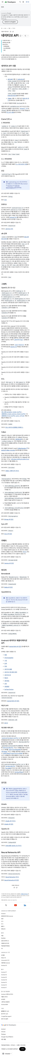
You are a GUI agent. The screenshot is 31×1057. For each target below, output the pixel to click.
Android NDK (4, 1004)
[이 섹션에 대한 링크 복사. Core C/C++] (13, 119)
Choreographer (8, 658)
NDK (2, 7)
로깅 (5, 200)
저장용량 (6, 686)
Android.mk (20, 79)
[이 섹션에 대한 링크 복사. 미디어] (8, 570)
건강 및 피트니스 (5, 941)
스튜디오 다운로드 (5, 1002)
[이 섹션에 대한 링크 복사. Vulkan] (7, 432)
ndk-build (10, 79)
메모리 (6, 678)
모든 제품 (3, 1039)
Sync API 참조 (8, 534)
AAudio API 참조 (8, 824)
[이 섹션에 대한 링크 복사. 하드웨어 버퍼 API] (14, 728)
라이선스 (13, 1045)
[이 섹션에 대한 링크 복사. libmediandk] (11, 574)
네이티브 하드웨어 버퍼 (10, 672)
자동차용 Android (5, 963)
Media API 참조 (8, 587)
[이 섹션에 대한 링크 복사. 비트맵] (7, 476)
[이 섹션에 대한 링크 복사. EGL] (6, 379)
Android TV (4, 965)
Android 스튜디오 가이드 (7, 994)
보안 (2, 918)
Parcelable (8, 768)
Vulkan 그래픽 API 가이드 (12, 471)
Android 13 (4, 982)
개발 (9, 28)
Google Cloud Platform (7, 1037)
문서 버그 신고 (4, 1014)
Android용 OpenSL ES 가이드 (13, 846)
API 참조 (3, 999)
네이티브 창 (7, 675)
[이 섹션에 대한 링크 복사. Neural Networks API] (22, 853)
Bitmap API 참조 (8, 519)
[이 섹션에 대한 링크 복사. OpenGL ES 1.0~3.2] (16, 288)
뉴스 (2, 924)
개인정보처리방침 (5, 946)
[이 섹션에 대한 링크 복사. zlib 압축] (8, 234)
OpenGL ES (13, 347)
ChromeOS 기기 (5, 960)
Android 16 (4, 974)
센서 (5, 684)
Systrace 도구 (13, 217)
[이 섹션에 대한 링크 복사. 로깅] (5, 171)
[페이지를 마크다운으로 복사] (25, 35)
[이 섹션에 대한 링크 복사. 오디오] (8, 783)
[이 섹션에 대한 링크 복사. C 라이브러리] (11, 123)
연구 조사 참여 (4, 1019)
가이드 (13, 28)
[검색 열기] (20, 2)
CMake (10, 98)
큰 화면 (3, 955)
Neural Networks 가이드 (12, 877)
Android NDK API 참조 (15, 646)
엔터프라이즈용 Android (7, 916)
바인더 (6, 723)
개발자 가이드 (4, 997)
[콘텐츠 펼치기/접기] (11, 41)
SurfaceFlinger (19, 772)
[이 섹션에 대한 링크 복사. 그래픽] (8, 284)
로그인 (27, 2)
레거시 (25, 552)
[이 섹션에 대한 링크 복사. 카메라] (8, 541)
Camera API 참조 (9, 563)
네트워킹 (6, 681)
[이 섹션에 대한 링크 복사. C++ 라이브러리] (13, 159)
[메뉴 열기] (2, 2)
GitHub (15, 788)
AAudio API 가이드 (10, 821)
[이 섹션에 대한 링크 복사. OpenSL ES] (10, 829)
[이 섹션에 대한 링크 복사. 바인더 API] (10, 706)
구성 (5, 660)
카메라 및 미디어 (5, 943)
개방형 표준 (18, 439)
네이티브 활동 (8, 669)
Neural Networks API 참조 (11, 880)
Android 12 (4, 985)
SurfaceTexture (8, 689)
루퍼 (5, 666)
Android (3, 913)
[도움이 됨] (10, 31)
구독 (22, 1049)
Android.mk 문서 (12, 95)
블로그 (2, 926)
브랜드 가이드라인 (21, 1045)
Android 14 (4, 980)
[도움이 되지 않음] (13, 31)
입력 (5, 663)
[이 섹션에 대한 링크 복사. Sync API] (9, 524)
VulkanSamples (22, 448)
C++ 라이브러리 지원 (21, 164)
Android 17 (4, 972)
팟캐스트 (3, 929)
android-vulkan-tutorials (8, 450)
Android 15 (4, 977)
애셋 (5, 655)
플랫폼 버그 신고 (5, 1011)
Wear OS (3, 957)
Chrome (3, 1031)
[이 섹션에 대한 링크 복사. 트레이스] (8, 205)
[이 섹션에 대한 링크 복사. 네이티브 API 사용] (17, 66)
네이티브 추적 (9, 229)
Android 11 (4, 987)
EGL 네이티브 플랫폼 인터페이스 (14, 427)
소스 (2, 921)
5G (2, 948)
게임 (2, 935)
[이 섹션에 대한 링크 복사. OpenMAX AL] (12, 592)
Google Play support (6, 1016)
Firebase (3, 1034)
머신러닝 (3, 938)
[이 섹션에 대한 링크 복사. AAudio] (8, 804)
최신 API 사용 (10, 112)
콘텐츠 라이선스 (24, 894)
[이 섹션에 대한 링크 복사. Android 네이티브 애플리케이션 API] (6, 643)
